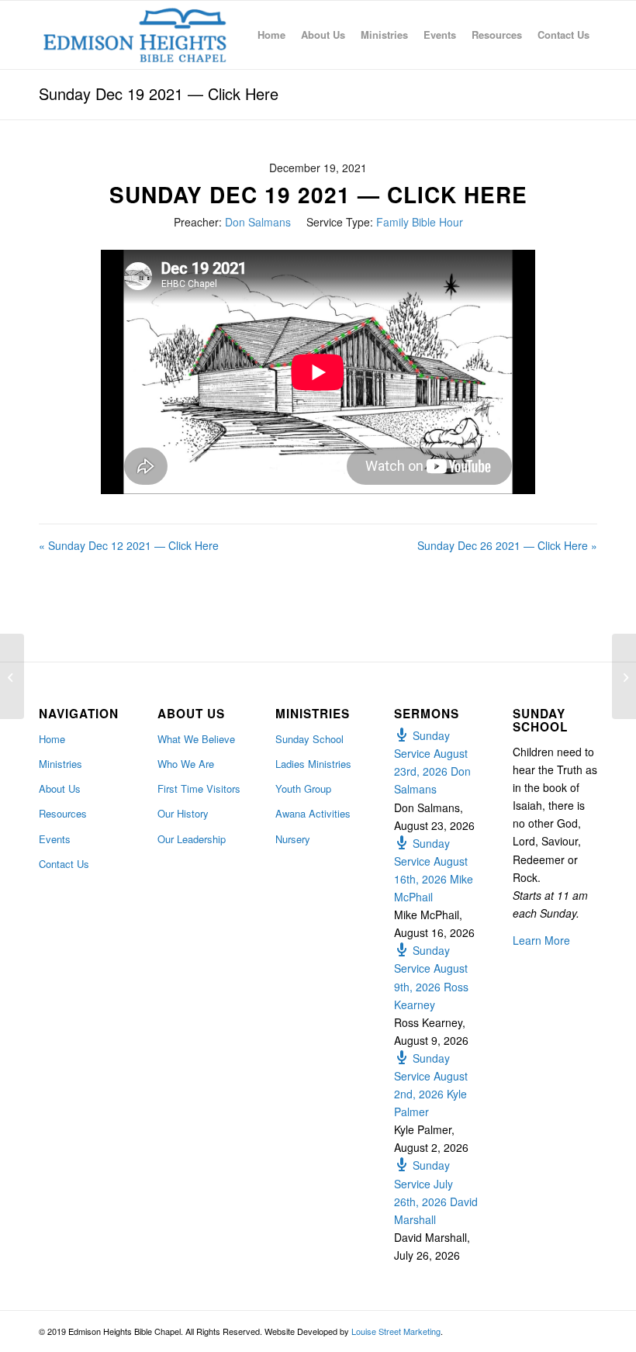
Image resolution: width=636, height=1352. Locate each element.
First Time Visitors (198, 788)
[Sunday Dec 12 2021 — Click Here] (12, 676)
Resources (63, 813)
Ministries (60, 763)
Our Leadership (191, 839)
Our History (183, 813)
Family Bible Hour (419, 222)
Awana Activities (313, 813)
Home (52, 738)
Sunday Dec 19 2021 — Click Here (158, 93)
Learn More (541, 940)
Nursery (292, 839)
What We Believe (196, 738)
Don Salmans (258, 222)
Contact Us (64, 863)
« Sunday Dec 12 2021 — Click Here (129, 545)
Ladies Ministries (313, 763)
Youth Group (303, 788)
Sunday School (309, 738)
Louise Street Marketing (396, 1331)
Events (55, 839)
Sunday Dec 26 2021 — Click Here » (507, 545)
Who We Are (185, 763)
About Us (60, 788)
